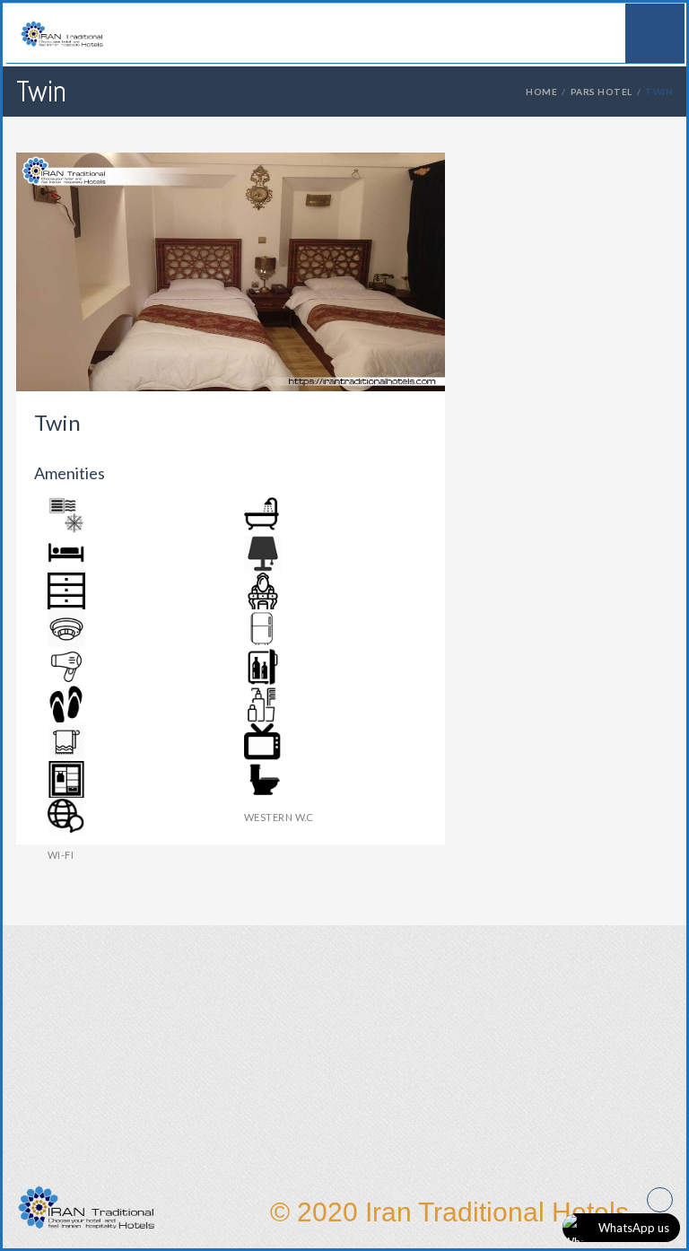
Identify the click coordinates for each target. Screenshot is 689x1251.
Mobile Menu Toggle (655, 33)
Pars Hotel (601, 91)
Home (541, 91)
